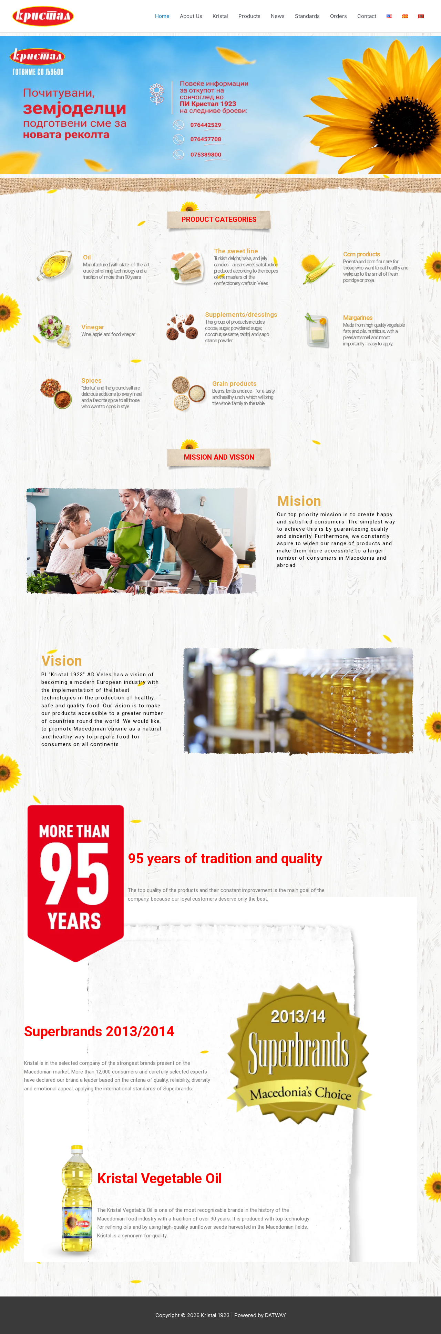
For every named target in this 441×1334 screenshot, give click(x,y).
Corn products (361, 254)
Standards (307, 16)
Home (162, 16)
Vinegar (92, 327)
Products (249, 16)
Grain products (234, 384)
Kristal (220, 16)
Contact (366, 16)
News (278, 16)
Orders (338, 16)
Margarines (357, 318)
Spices (91, 380)
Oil (87, 257)
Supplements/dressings (241, 314)
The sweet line (236, 251)
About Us (191, 16)
